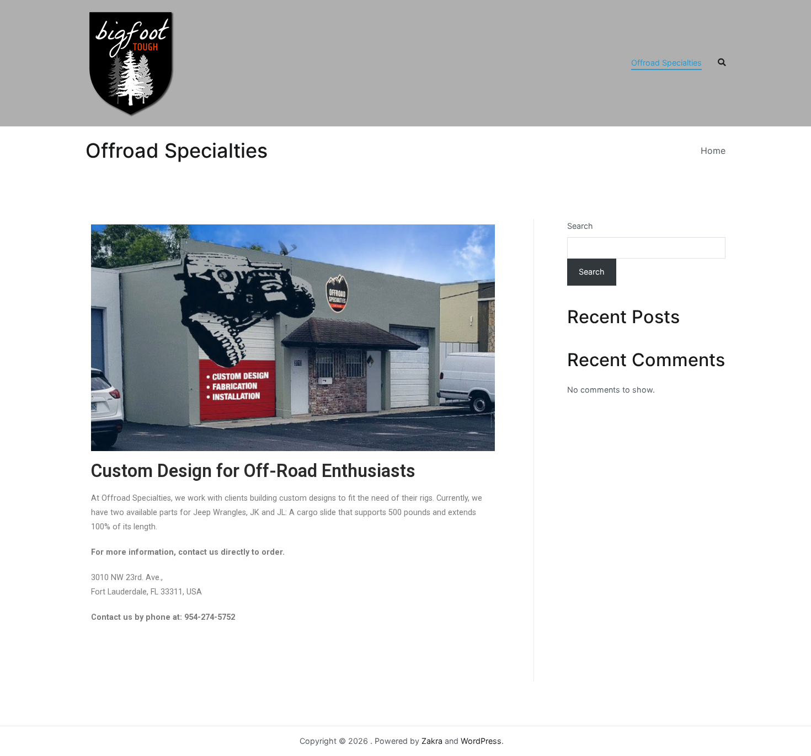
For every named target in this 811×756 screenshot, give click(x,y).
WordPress (481, 741)
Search (580, 225)
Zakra (431, 741)
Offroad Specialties (666, 62)
